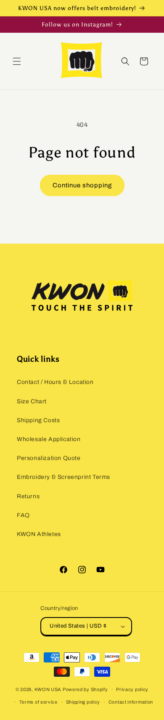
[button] (17, 61)
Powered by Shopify (85, 688)
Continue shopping (82, 185)
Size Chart (32, 401)
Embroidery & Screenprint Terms (63, 477)
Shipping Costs (38, 420)
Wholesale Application (49, 439)
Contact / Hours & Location (55, 382)
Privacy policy (132, 689)
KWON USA (48, 688)
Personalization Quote (49, 458)
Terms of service (38, 701)
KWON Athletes (39, 534)
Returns (28, 496)
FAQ (23, 515)
